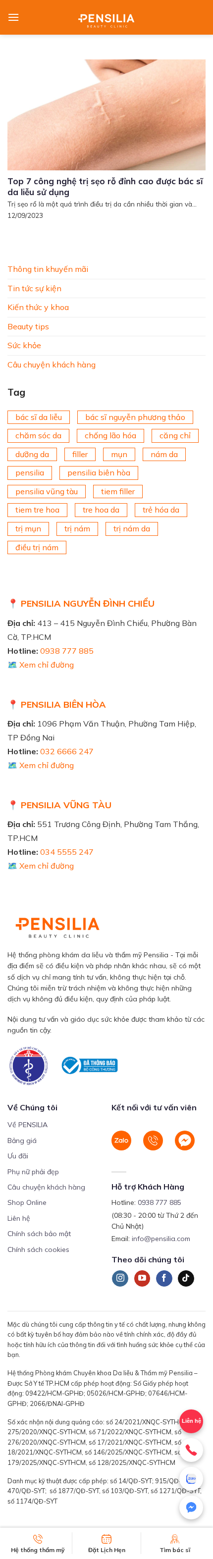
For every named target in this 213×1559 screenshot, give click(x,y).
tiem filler (118, 491)
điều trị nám (36, 547)
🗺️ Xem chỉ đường (40, 665)
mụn (119, 454)
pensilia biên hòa (98, 472)
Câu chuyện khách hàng (51, 364)
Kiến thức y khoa (38, 307)
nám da (164, 454)
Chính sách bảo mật (39, 1233)
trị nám (77, 528)
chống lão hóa (110, 435)
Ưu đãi (17, 1155)
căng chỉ (175, 435)
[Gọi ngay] (191, 1450)
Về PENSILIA (27, 1124)
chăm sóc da (38, 435)
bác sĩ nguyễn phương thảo (135, 416)
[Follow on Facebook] (164, 1278)
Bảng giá (22, 1140)
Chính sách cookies (38, 1249)
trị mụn (28, 528)
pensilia (29, 472)
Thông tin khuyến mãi (47, 269)
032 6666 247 (67, 751)
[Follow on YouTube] (142, 1278)
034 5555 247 (67, 852)
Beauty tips (28, 326)
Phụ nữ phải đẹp (33, 1171)
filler (80, 454)
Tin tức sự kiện (34, 288)
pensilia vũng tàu (46, 491)
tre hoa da (101, 510)
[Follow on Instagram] (120, 1278)
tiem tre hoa (37, 510)
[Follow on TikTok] (186, 1278)
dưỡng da (32, 454)
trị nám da (131, 528)
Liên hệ (18, 1218)
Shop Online (27, 1202)
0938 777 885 (67, 651)
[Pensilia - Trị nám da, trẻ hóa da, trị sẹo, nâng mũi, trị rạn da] (107, 17)
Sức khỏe (24, 345)
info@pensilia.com (161, 1238)
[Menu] (13, 17)
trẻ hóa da (161, 510)
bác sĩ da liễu (38, 416)
